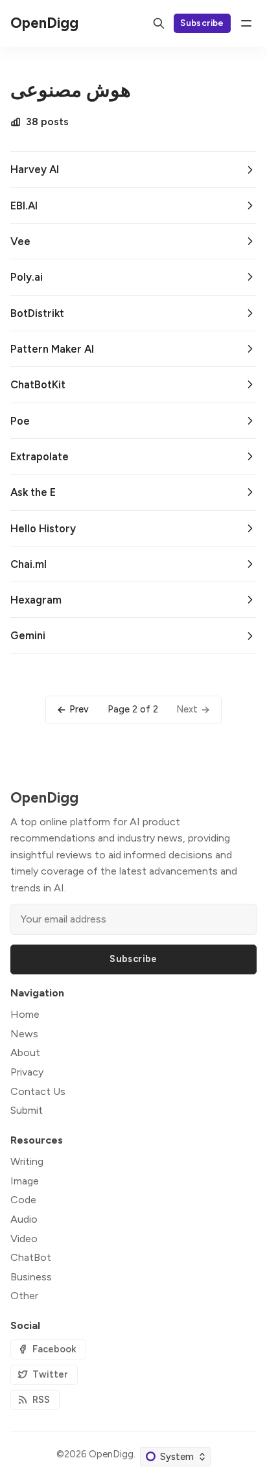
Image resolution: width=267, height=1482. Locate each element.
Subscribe (202, 23)
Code (23, 1200)
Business (31, 1277)
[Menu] (246, 23)
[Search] (158, 23)
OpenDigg (111, 1454)
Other (24, 1295)
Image (24, 1181)
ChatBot (30, 1257)
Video (24, 1238)
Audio (24, 1219)
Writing (26, 1161)
